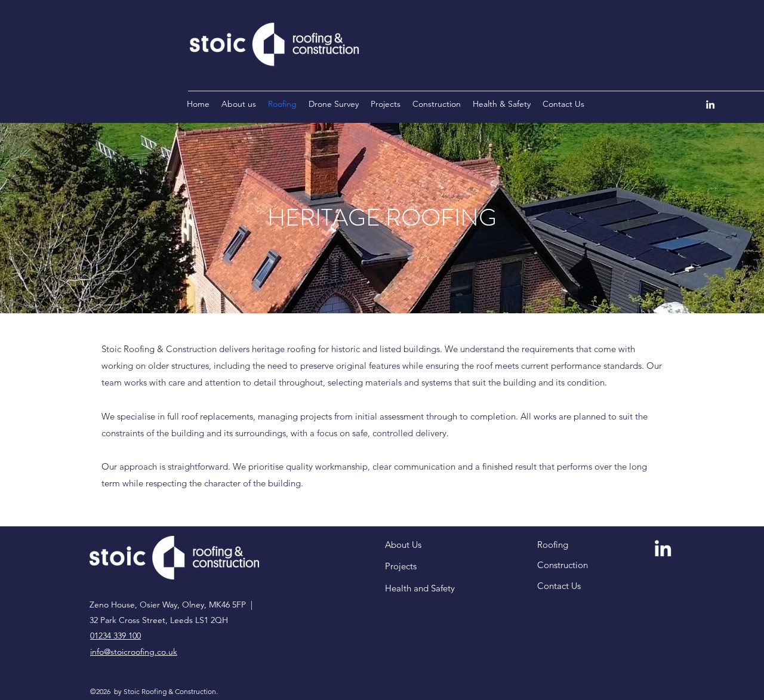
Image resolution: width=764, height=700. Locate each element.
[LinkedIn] (710, 104)
